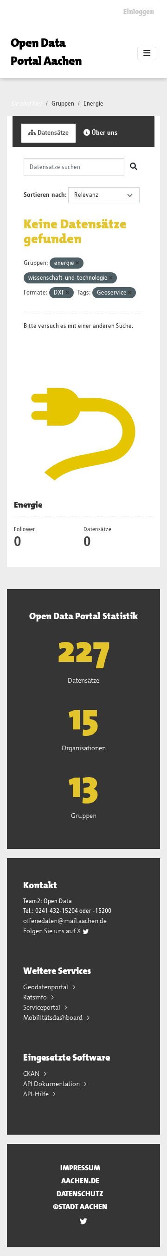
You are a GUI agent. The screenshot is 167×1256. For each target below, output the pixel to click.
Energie (93, 103)
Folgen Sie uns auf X (52, 931)
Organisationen (84, 748)
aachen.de (80, 1181)
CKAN (32, 1073)
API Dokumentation (52, 1084)
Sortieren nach (44, 195)
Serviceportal (42, 1007)
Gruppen (62, 103)
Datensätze (52, 133)
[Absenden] (133, 167)
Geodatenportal (46, 987)
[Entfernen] (77, 263)
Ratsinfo (35, 997)
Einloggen (138, 11)
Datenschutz (80, 1194)
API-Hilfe (36, 1094)
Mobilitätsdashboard (53, 1017)
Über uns (103, 133)
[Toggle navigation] (146, 54)
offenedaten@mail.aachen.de (65, 921)
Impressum (80, 1168)
